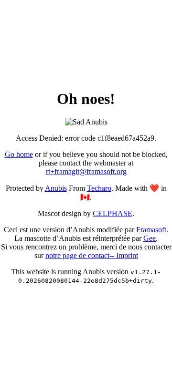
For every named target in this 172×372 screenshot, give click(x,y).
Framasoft (151, 230)
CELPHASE (112, 213)
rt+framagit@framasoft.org (86, 171)
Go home (19, 154)
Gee (149, 238)
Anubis (56, 188)
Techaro (99, 188)
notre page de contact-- (80, 255)
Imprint (127, 255)
